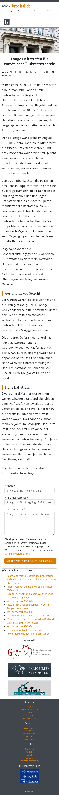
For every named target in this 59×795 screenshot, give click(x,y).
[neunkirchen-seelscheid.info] (29, 771)
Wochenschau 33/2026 (20, 626)
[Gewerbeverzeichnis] (29, 652)
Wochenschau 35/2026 (20, 601)
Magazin (29, 706)
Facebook (29, 749)
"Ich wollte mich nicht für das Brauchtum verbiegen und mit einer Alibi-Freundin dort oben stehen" (31, 579)
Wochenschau (29, 718)
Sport (29, 712)
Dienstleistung (29, 733)
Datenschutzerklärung (17, 553)
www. (16, 6)
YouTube (30, 752)
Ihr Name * (10, 486)
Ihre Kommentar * (14, 509)
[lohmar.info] (29, 781)
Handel (29, 736)
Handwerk (29, 730)
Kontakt (29, 754)
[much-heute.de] (29, 776)
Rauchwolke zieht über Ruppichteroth (28, 615)
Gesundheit (29, 739)
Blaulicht (29, 715)
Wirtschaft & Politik (29, 709)
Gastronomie (29, 728)
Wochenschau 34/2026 (20, 612)
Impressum (29, 757)
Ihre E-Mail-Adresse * (16, 497)
